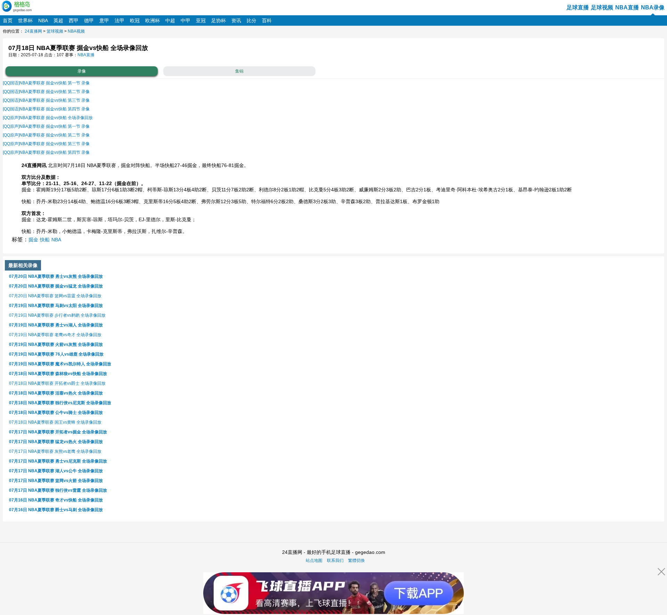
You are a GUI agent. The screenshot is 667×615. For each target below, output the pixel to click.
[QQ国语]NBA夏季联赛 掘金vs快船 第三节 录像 (46, 100)
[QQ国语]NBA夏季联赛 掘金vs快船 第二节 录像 (46, 91)
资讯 (236, 20)
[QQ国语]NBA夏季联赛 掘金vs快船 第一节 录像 (46, 83)
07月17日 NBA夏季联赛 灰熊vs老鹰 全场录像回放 (55, 451)
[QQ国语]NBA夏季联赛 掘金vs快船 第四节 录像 (46, 109)
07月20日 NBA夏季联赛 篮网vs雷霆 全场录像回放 (55, 295)
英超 (58, 20)
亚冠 (201, 20)
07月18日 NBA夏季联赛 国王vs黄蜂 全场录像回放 (55, 422)
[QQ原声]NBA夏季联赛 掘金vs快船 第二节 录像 (46, 135)
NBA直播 (627, 7)
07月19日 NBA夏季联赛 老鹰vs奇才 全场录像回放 (55, 334)
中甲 (185, 20)
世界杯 (25, 20)
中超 (170, 20)
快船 (45, 239)
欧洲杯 (152, 20)
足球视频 (602, 7)
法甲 (119, 20)
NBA (43, 20)
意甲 (104, 20)
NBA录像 (653, 7)
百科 (267, 20)
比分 (251, 20)
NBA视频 (76, 31)
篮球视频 (55, 31)
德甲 (89, 20)
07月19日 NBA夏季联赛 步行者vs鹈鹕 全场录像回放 (57, 315)
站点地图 (314, 560)
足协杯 (218, 20)
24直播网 (33, 31)
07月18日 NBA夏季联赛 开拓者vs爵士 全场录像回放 (57, 383)
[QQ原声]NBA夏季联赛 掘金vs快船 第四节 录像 (46, 152)
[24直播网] (17, 6)
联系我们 (335, 560)
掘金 (33, 239)
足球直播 (578, 7)
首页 (8, 20)
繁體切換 (356, 560)
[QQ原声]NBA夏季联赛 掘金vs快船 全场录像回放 (48, 117)
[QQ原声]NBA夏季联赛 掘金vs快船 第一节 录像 (46, 126)
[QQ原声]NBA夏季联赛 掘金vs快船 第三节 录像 (46, 143)
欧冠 (135, 20)
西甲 (74, 20)
